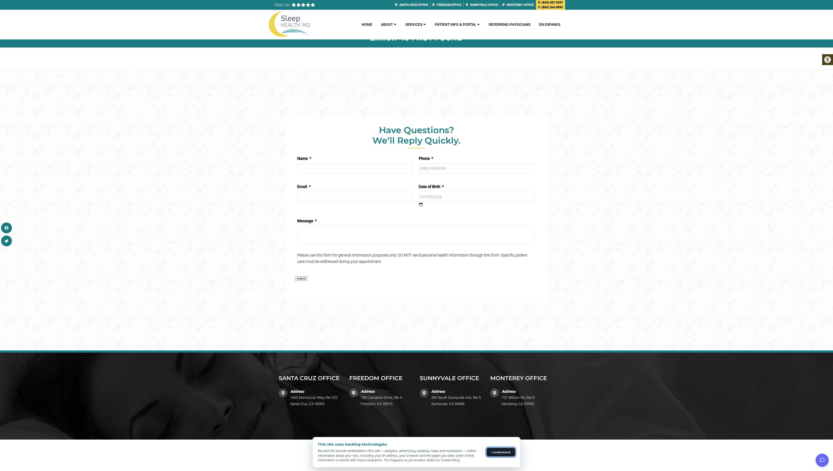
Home (367, 24)
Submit (301, 278)
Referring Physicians (509, 24)
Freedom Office (448, 5)
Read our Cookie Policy (443, 460)
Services (413, 24)
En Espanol (550, 24)
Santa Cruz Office (413, 5)
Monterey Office (520, 5)
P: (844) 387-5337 (550, 2)
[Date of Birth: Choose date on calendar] (421, 204)
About (387, 24)
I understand (501, 452)
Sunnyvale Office (483, 5)
